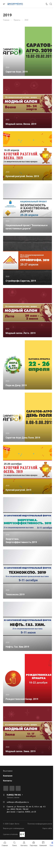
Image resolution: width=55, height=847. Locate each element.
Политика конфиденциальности (40, 824)
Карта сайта (47, 828)
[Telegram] (11, 788)
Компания (7, 776)
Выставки (7, 771)
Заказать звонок (13, 797)
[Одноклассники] (18, 788)
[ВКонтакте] (5, 788)
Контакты (7, 781)
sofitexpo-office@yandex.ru (18, 802)
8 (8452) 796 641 (14, 795)
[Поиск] (51, 4)
